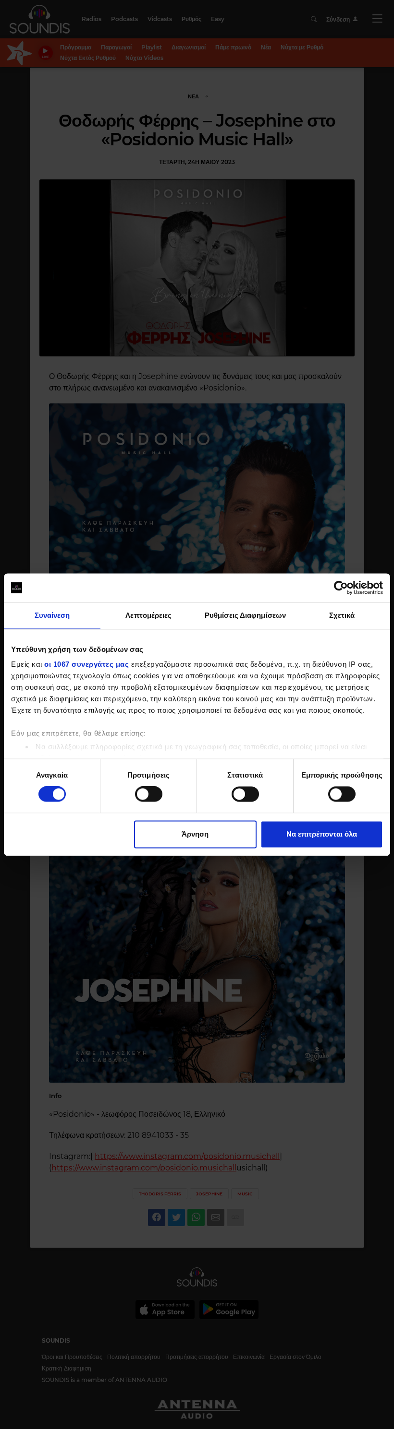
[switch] (148, 794)
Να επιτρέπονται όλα (321, 834)
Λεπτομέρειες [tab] (148, 615)
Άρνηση (195, 834)
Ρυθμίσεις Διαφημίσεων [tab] (245, 615)
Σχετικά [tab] (342, 615)
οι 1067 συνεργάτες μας (86, 664)
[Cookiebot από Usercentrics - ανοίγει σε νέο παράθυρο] (341, 587)
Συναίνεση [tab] (52, 615)
